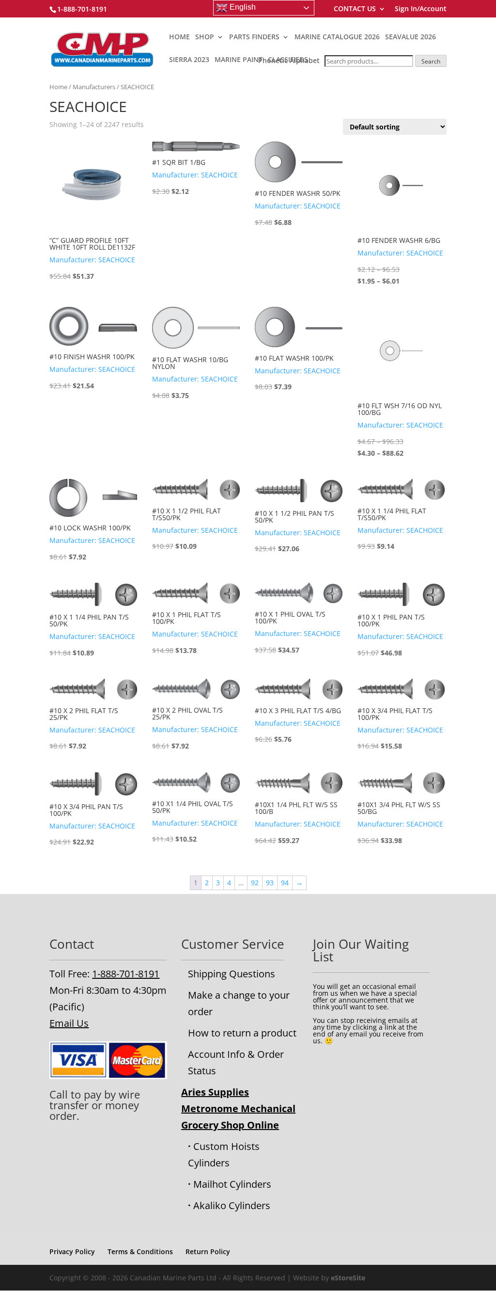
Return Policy (208, 1251)
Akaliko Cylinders (231, 1205)
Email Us (69, 1023)
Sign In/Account (421, 9)
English (242, 7)
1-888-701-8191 (125, 973)
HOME (179, 37)
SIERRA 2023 (189, 60)
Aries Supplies (215, 1092)
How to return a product (242, 1032)
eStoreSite (348, 1277)
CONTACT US (355, 9)
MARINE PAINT (239, 60)
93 (270, 882)
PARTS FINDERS (254, 37)
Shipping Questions (231, 973)
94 (285, 882)
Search (430, 61)
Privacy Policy (72, 1251)
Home (58, 86)
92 (255, 882)
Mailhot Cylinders (232, 1184)
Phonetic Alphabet (289, 60)
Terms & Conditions (140, 1251)
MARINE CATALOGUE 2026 (337, 37)
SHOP (204, 37)
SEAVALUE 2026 (410, 37)
